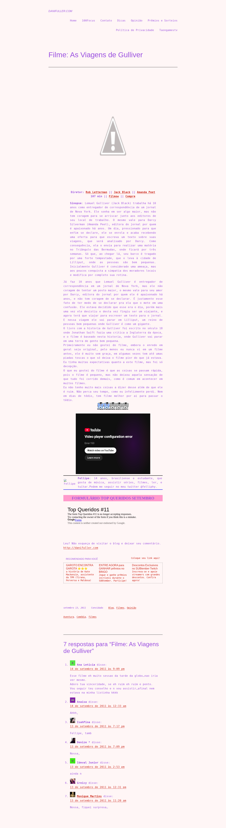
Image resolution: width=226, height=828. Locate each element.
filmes (92, 616)
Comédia (81, 616)
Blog (111, 607)
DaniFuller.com (60, 11)
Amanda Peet (146, 192)
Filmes (120, 607)
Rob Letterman (96, 192)
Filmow (114, 196)
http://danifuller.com (80, 547)
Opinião (131, 607)
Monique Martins (89, 796)
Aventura (68, 616)
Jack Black (122, 192)
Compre (130, 196)
